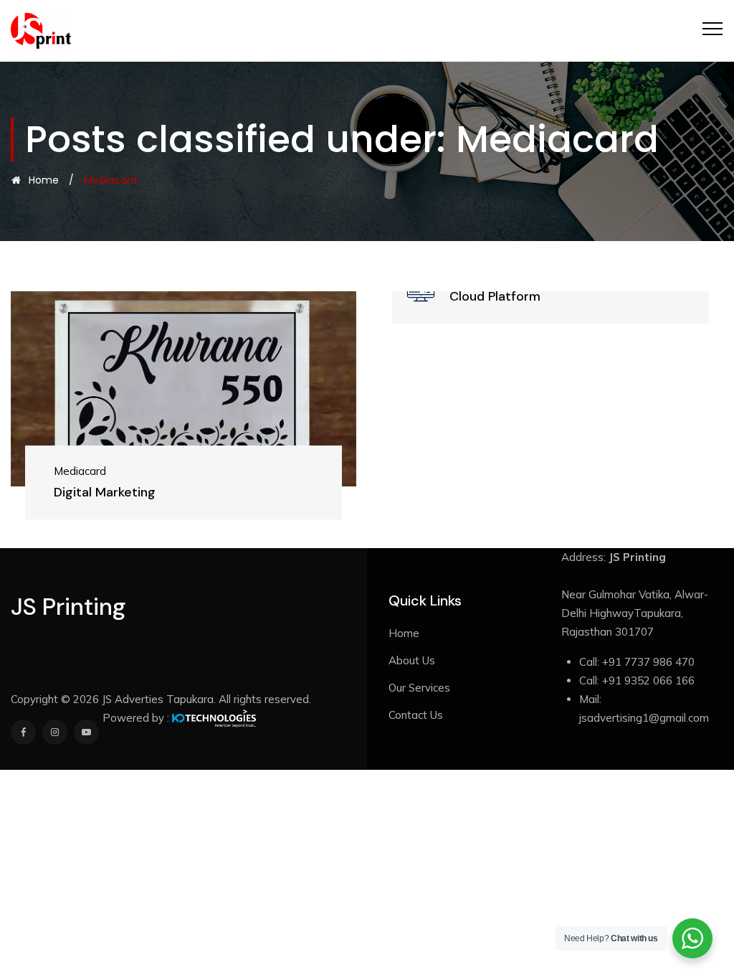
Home (41, 180)
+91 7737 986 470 (648, 662)
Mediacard (65, 471)
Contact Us (416, 715)
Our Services (419, 687)
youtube (86, 732)
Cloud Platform (451, 296)
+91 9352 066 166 (648, 680)
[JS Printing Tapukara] (41, 31)
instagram (54, 732)
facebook (23, 732)
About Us (412, 660)
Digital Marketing (90, 492)
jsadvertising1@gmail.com (644, 718)
